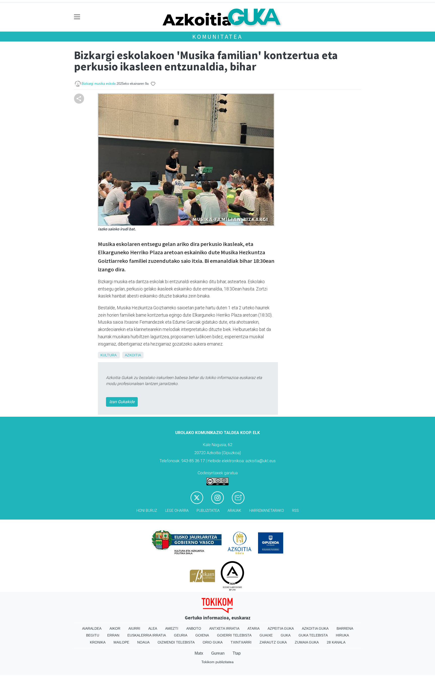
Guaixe (266, 635)
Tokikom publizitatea (217, 662)
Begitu (92, 635)
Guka (286, 635)
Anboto (193, 628)
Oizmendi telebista (176, 642)
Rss (295, 510)
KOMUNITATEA (217, 36)
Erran (113, 635)
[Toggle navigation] (77, 17)
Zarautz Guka (273, 642)
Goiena (202, 635)
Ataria (253, 628)
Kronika (97, 642)
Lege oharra (177, 510)
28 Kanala (336, 642)
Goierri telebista (234, 635)
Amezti (171, 628)
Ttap (237, 653)
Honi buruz (146, 510)
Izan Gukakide (121, 401)
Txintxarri (241, 642)
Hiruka (342, 635)
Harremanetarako (266, 510)
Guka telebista (313, 635)
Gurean (218, 653)
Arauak (234, 510)
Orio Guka (213, 642)
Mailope (121, 642)
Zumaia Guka (307, 642)
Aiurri (134, 628)
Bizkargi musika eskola (99, 84)
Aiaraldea (91, 628)
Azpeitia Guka (281, 628)
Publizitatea (208, 510)
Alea (152, 628)
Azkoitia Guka (315, 628)
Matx (199, 653)
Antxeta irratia (224, 628)
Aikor (115, 628)
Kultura (108, 355)
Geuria (180, 635)
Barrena (345, 628)
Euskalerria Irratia (146, 635)
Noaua (143, 642)
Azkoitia (133, 355)
